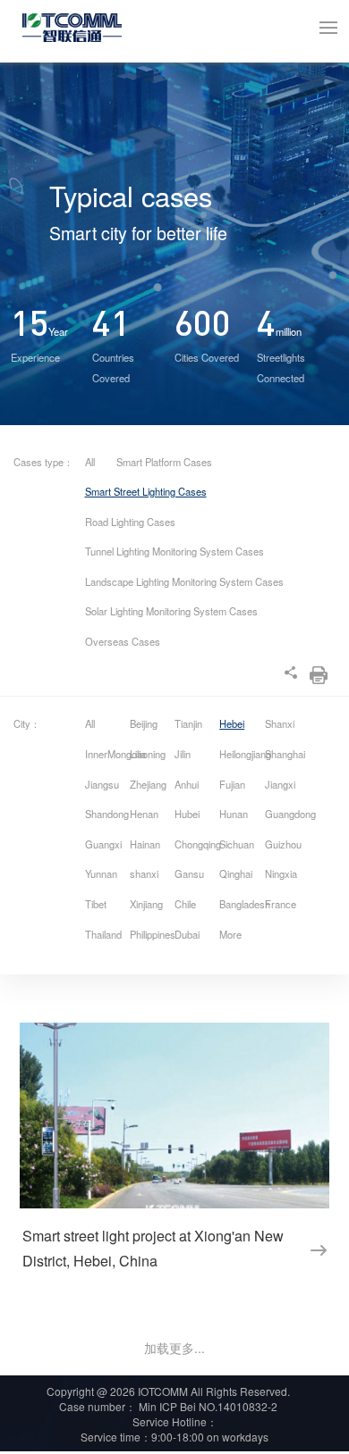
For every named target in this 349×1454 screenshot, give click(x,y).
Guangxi (103, 844)
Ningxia (281, 873)
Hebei (231, 723)
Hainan (145, 844)
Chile (185, 904)
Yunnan (101, 873)
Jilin (182, 754)
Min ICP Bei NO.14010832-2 (206, 1406)
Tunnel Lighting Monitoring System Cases (174, 551)
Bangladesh (240, 904)
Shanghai (285, 754)
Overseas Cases (122, 641)
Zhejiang (148, 784)
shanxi (144, 873)
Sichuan (236, 844)
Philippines (151, 934)
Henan (144, 813)
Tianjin (188, 723)
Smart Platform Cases (164, 462)
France (280, 904)
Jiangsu (102, 784)
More (230, 934)
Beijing (143, 723)
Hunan (233, 813)
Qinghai (235, 873)
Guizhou (283, 844)
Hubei (187, 813)
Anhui (186, 784)
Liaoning (148, 754)
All (90, 462)
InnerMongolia (106, 754)
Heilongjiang (240, 754)
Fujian (232, 784)
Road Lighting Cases (130, 521)
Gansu (189, 873)
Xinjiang (146, 904)
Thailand (103, 934)
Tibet (95, 904)
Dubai (187, 934)
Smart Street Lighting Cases (146, 491)
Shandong (106, 813)
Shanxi (279, 723)
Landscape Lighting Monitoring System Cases (184, 581)
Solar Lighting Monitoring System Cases (171, 611)
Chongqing (195, 844)
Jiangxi (280, 784)
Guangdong (286, 813)
